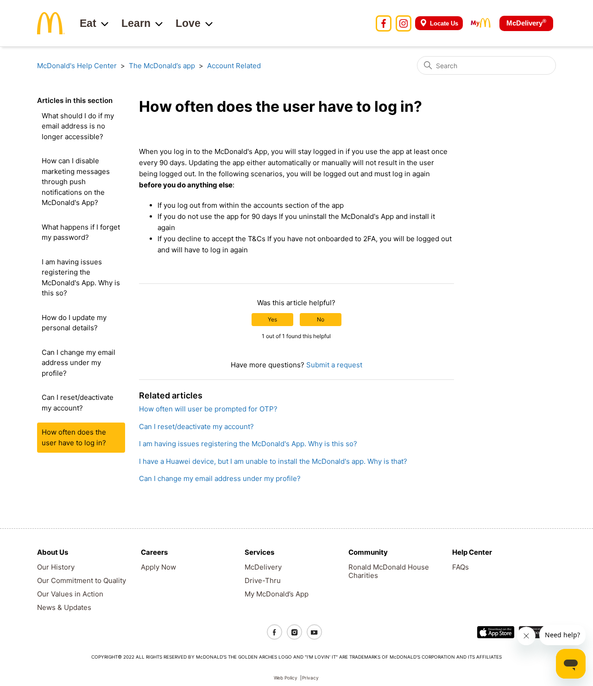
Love (188, 23)
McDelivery (526, 22)
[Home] (51, 22)
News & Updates (64, 607)
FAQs (460, 567)
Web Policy (285, 677)
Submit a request (334, 364)
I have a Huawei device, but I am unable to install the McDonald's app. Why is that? (273, 461)
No (320, 319)
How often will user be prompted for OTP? (208, 408)
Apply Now (158, 567)
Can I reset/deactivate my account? (78, 402)
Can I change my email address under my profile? (78, 363)
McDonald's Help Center (77, 65)
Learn (136, 23)
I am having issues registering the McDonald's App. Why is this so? (81, 277)
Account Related (234, 65)
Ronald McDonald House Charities (388, 571)
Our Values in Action (70, 594)
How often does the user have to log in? (74, 437)
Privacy (310, 677)
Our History (56, 567)
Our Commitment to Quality (81, 580)
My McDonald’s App (277, 594)
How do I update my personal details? (74, 323)
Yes (272, 319)
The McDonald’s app (162, 65)
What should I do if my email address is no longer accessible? (78, 126)
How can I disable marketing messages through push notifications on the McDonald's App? (76, 181)
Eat (88, 23)
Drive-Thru (263, 580)
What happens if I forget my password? (81, 232)
